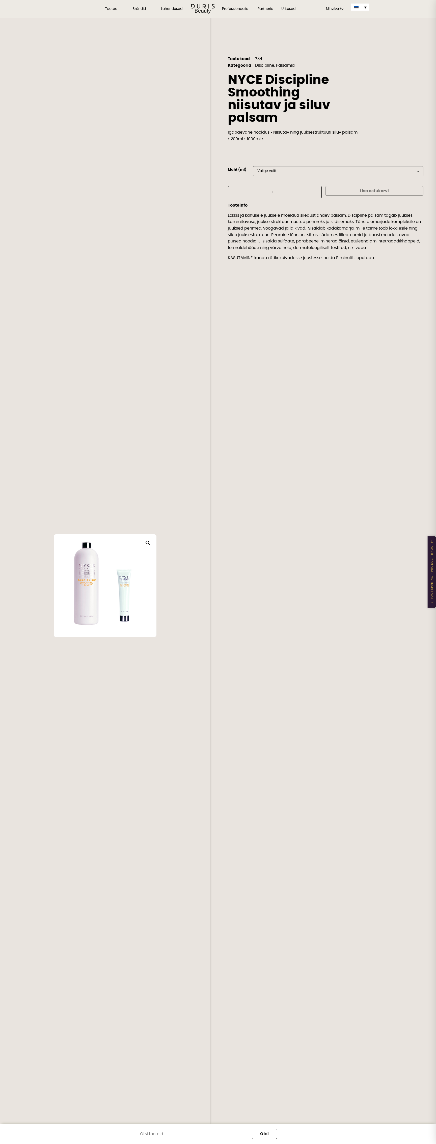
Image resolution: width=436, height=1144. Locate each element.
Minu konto (334, 8)
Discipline (264, 65)
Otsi (264, 1134)
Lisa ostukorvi (374, 191)
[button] (147, 543)
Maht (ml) (237, 169)
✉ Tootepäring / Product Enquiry (431, 572)
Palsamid (285, 65)
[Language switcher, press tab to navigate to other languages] (360, 7)
